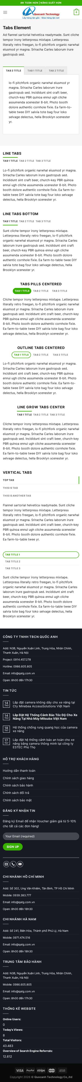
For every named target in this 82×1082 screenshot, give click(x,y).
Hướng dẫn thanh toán (19, 771)
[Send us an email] (6, 864)
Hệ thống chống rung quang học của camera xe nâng (45, 729)
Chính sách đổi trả (16, 793)
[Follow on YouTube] (20, 864)
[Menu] (5, 12)
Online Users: (12, 1019)
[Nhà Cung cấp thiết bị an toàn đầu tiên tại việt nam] (41, 12)
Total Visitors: (12, 1040)
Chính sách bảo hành (18, 785)
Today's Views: (13, 1029)
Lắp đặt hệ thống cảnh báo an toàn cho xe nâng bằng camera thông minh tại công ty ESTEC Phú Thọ (43, 743)
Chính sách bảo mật (17, 800)
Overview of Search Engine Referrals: (28, 1050)
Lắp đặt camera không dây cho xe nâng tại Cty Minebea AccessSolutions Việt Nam (44, 704)
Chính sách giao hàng (18, 778)
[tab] (13, 71)
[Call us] (13, 864)
